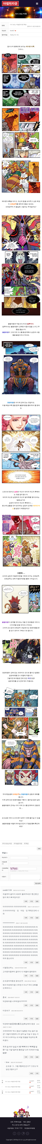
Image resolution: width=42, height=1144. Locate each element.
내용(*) (4, 876)
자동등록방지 (5, 869)
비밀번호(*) (4, 863)
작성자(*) (4, 857)
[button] (12, 30)
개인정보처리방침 (29, 1128)
